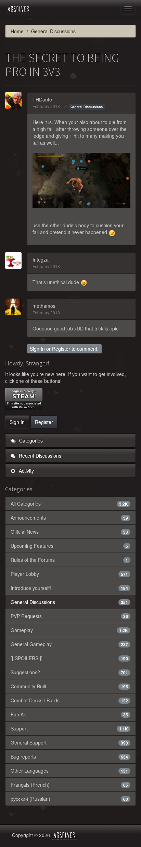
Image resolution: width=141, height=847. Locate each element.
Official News (69, 531)
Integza (41, 259)
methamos (44, 305)
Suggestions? (69, 672)
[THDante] (15, 100)
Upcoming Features (69, 545)
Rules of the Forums (69, 559)
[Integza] (15, 260)
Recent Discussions (39, 455)
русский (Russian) (69, 798)
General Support (69, 742)
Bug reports (69, 756)
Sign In (37, 348)
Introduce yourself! (69, 587)
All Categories (69, 503)
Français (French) (69, 784)
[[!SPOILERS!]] (69, 658)
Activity (25, 470)
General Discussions (86, 107)
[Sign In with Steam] (23, 399)
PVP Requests (69, 616)
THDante (42, 99)
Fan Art (69, 714)
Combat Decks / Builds (69, 700)
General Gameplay (69, 644)
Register (61, 348)
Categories (30, 440)
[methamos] (15, 307)
